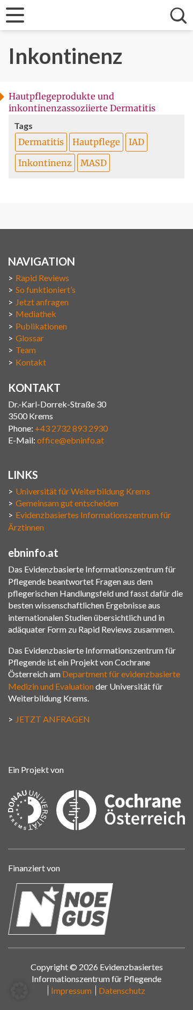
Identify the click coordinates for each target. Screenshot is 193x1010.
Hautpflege (96, 142)
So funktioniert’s (46, 289)
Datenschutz (122, 990)
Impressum (71, 990)
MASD (93, 162)
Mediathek (36, 314)
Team (26, 350)
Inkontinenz (45, 162)
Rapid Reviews (42, 278)
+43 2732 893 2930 (71, 428)
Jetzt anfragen (42, 302)
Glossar (30, 338)
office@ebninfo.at (70, 440)
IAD (136, 142)
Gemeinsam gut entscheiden (67, 503)
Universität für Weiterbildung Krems (83, 491)
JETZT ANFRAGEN (53, 719)
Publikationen (41, 326)
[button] (19, 990)
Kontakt (31, 362)
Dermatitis (41, 142)
